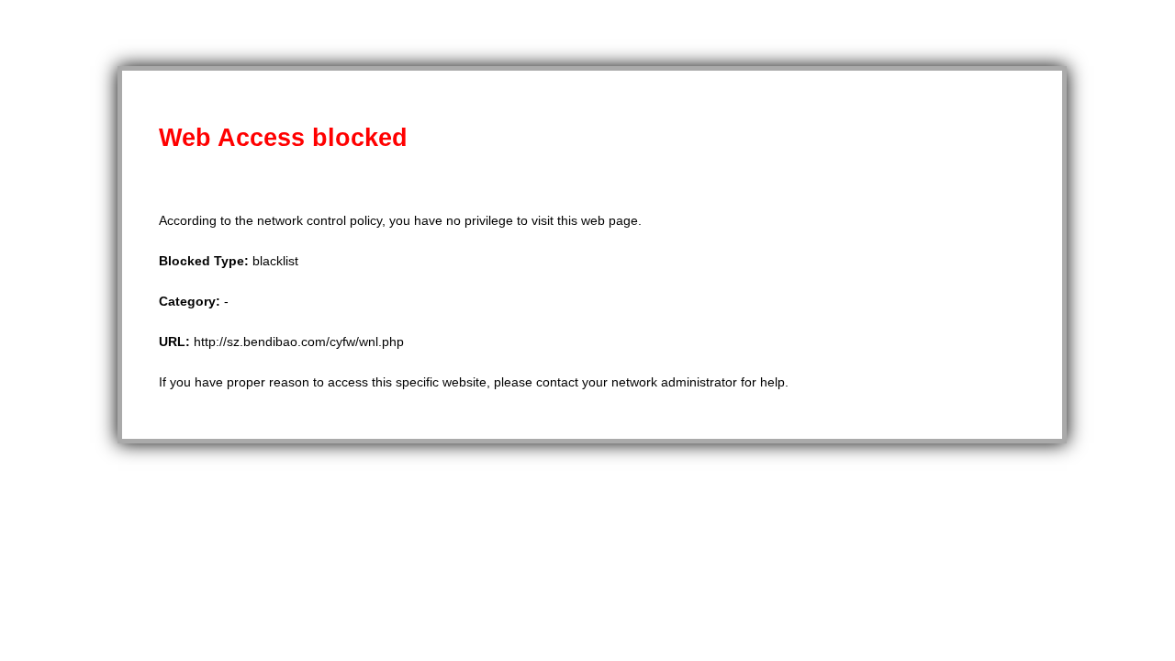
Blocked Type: (205, 260)
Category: (191, 301)
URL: (176, 341)
